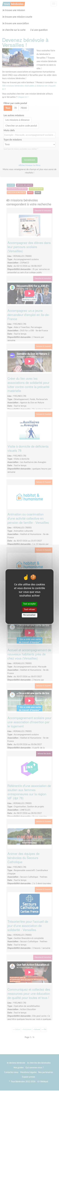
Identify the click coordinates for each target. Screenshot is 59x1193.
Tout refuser (29, 609)
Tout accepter (29, 604)
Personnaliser (29, 615)
